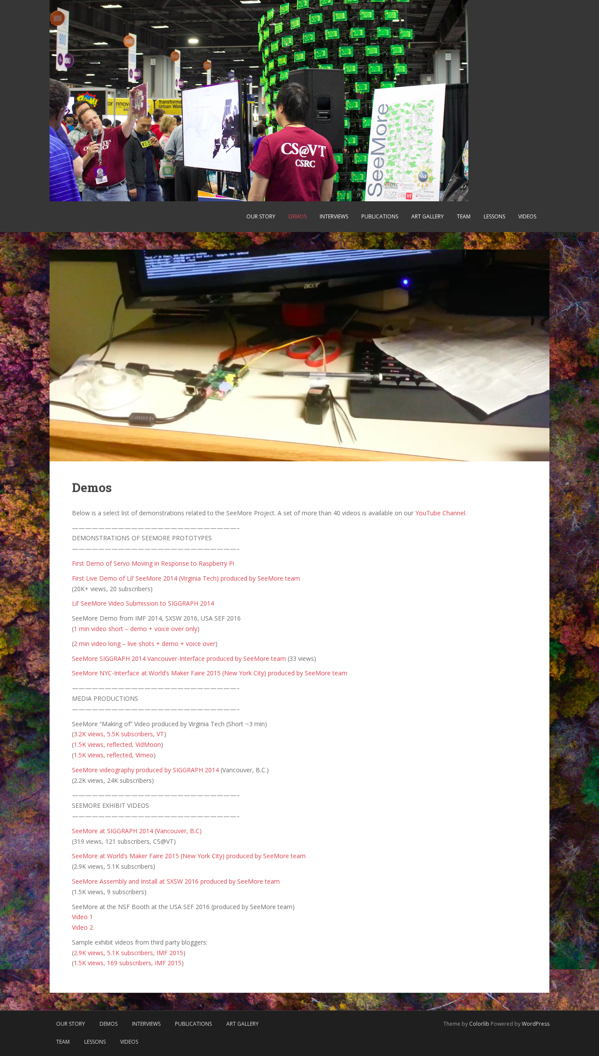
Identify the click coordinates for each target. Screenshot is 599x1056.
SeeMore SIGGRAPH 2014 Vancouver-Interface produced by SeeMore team (179, 658)
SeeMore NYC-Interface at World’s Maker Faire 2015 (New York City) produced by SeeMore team (209, 673)
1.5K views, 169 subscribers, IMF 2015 (128, 963)
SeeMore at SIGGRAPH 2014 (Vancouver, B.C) (137, 831)
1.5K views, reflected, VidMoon (117, 744)
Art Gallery (427, 216)
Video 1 (82, 917)
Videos (527, 216)
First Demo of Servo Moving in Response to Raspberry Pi (153, 563)
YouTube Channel (440, 513)
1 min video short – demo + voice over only (135, 628)
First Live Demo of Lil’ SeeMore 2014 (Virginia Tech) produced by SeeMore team (186, 578)
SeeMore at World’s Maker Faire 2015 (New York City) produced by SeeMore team (189, 856)
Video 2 (82, 927)
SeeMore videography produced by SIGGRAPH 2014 (145, 770)
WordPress (535, 1023)
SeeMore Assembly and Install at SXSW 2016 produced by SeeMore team (176, 881)
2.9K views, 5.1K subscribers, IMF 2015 (128, 953)
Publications (379, 216)
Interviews (334, 216)
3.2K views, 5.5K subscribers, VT (119, 734)
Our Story (260, 216)
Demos (298, 216)
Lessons (494, 216)
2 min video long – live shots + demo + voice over (144, 643)
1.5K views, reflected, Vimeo (113, 755)
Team (464, 216)
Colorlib (479, 1023)
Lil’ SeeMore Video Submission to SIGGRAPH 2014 (143, 603)
